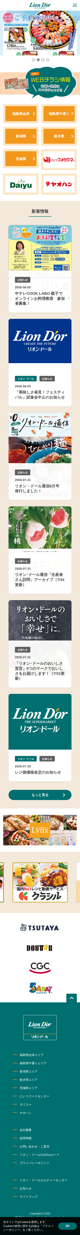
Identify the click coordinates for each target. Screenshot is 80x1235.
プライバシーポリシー (34, 1163)
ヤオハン (26, 1112)
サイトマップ (29, 1196)
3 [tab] (42, 59)
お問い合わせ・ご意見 (34, 1146)
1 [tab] (33, 59)
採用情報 (26, 1138)
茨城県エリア (29, 1088)
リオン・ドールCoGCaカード (40, 1154)
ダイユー (26, 1104)
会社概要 (26, 1130)
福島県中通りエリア (33, 1063)
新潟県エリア (29, 1071)
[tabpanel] (40, 33)
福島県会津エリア (32, 1055)
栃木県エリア (29, 1079)
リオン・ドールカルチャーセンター (43, 1180)
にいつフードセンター (34, 1096)
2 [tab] (38, 59)
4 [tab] (47, 59)
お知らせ (26, 1188)
